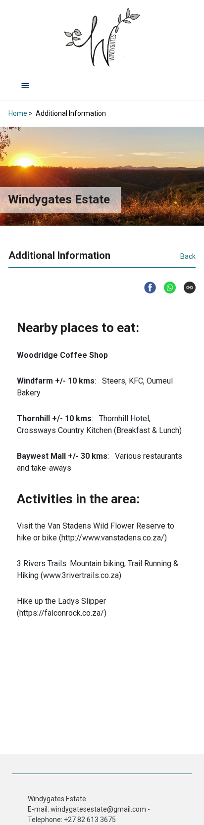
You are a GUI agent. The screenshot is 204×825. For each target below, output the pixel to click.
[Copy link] (186, 287)
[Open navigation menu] (25, 85)
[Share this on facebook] (146, 287)
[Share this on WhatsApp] (166, 287)
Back (188, 256)
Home (17, 113)
